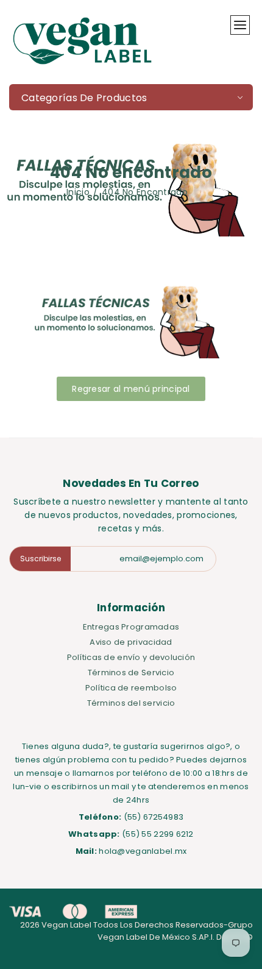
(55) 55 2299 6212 (158, 834)
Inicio (78, 192)
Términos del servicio (131, 703)
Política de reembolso (131, 688)
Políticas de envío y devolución (131, 657)
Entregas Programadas (131, 627)
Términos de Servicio (131, 672)
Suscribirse (40, 558)
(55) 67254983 (154, 817)
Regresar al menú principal (130, 389)
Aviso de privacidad (131, 642)
